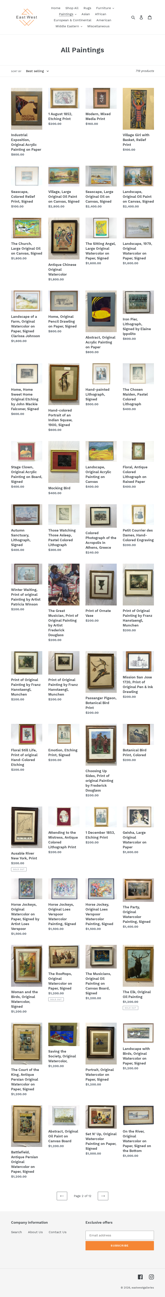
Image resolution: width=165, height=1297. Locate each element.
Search (16, 1232)
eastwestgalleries (143, 1287)
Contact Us (57, 1232)
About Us (35, 1232)
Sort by (16, 71)
